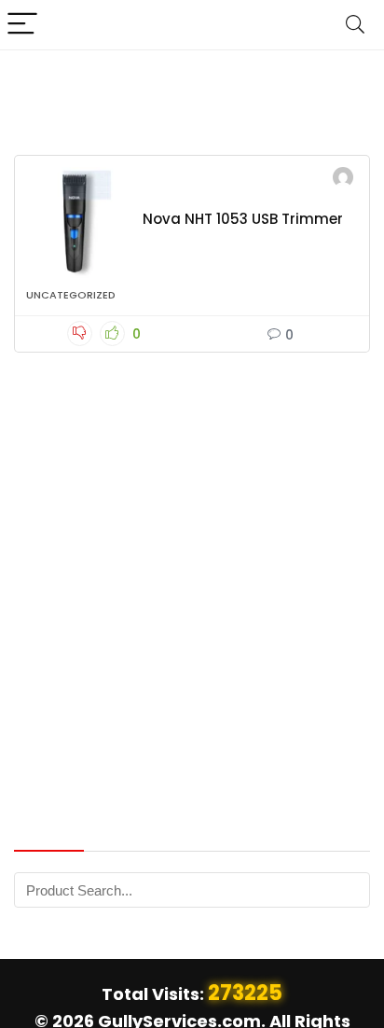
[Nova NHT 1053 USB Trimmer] (77, 223)
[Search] (355, 24)
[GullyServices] (343, 179)
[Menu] (22, 24)
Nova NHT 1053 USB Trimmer (243, 219)
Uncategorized (71, 294)
